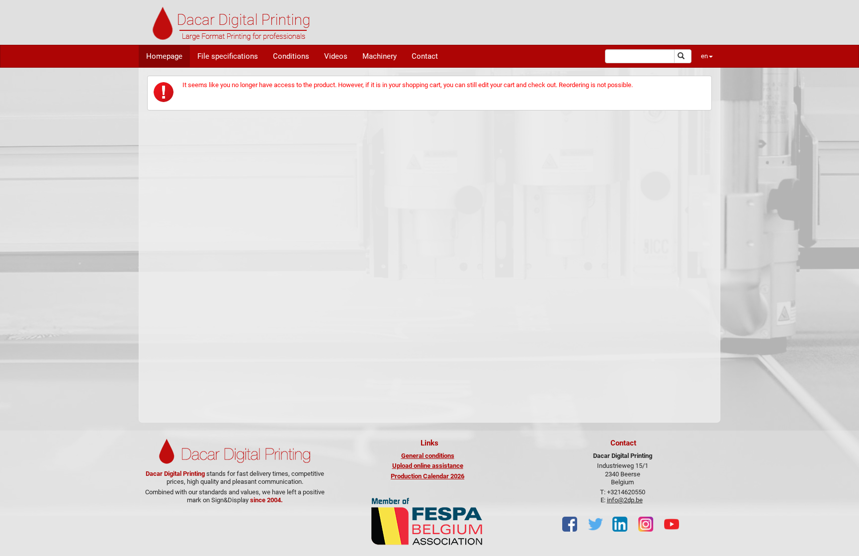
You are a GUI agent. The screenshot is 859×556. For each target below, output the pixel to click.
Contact (425, 56)
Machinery (379, 56)
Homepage (164, 56)
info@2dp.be (625, 500)
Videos (335, 56)
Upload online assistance (427, 465)
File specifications (227, 56)
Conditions (291, 56)
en (704, 56)
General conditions (427, 455)
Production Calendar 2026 (427, 476)
